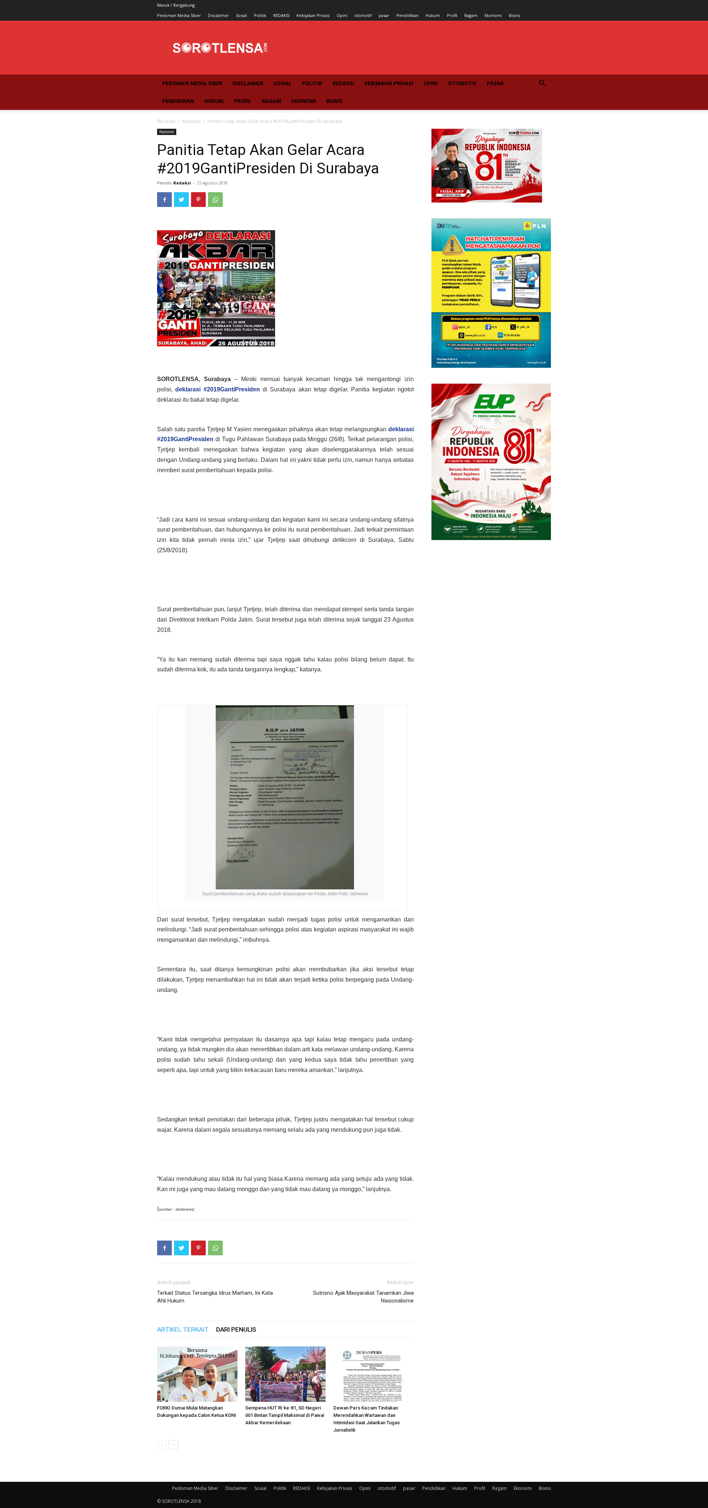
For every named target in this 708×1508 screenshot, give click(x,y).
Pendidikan (407, 15)
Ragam (471, 15)
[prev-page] (161, 1444)
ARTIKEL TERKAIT (183, 1329)
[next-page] (173, 1444)
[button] (542, 83)
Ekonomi (493, 15)
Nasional (191, 121)
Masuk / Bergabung (176, 5)
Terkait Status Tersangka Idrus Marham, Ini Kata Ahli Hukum (215, 1297)
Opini (342, 15)
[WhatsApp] (215, 199)
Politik (260, 15)
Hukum (433, 15)
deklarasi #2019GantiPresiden (217, 389)
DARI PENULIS (236, 1329)
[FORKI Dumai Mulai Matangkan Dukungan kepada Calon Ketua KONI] (197, 1374)
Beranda (166, 121)
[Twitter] (181, 199)
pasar (384, 15)
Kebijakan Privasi (313, 15)
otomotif (363, 15)
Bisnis (514, 15)
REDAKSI (281, 15)
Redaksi (182, 183)
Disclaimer (218, 15)
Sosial (241, 15)
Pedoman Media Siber (179, 15)
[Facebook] (164, 199)
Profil (452, 15)
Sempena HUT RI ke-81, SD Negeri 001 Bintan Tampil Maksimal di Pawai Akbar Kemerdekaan (284, 1415)
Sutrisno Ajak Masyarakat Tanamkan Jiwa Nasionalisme (363, 1297)
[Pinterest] (198, 199)
